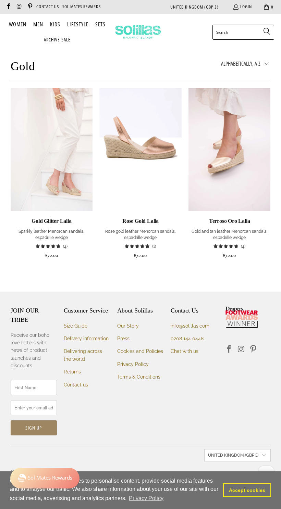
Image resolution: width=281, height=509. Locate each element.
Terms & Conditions (138, 377)
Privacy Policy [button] (146, 498)
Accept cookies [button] (247, 490)
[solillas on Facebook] (8, 7)
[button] (17, 24)
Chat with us (184, 351)
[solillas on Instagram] (19, 7)
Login (246, 6)
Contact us (76, 384)
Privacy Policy (133, 364)
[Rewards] (45, 478)
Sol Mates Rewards (81, 6)
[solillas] (138, 32)
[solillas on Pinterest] (30, 7)
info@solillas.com (190, 326)
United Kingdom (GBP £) (194, 7)
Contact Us (47, 6)
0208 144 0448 (187, 338)
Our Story (128, 326)
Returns (72, 371)
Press (123, 338)
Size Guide (75, 326)
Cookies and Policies (140, 351)
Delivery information (86, 338)
